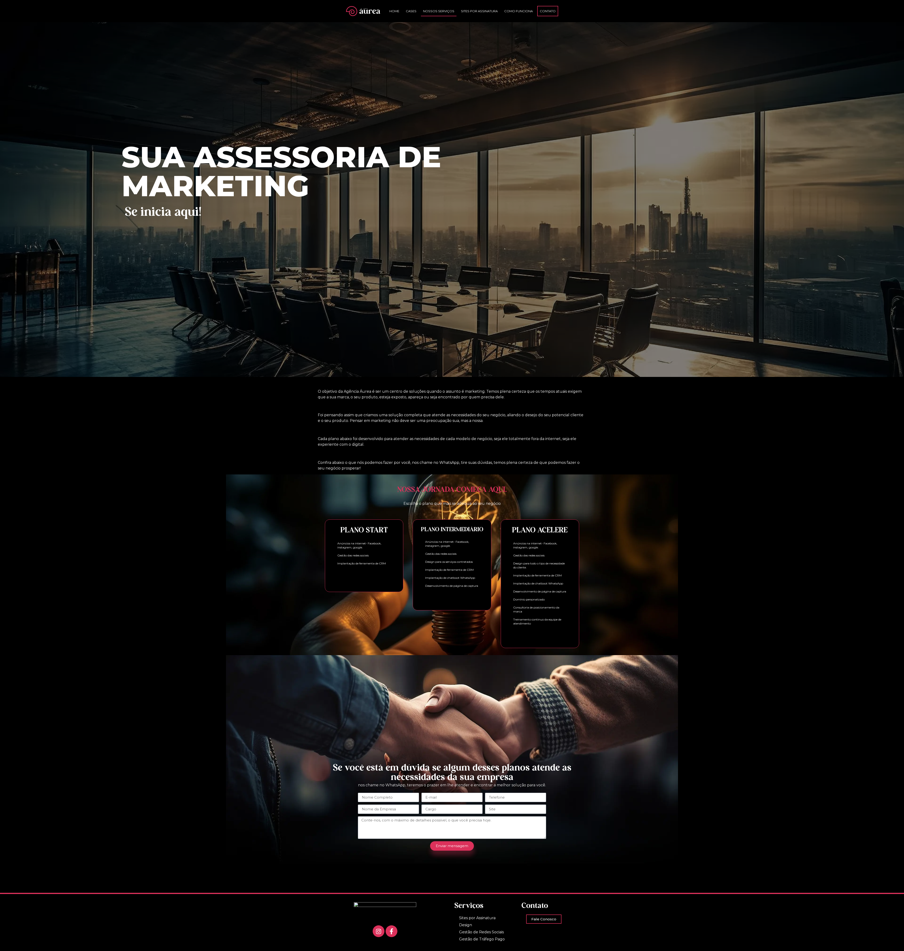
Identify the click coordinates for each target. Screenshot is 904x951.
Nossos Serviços (438, 11)
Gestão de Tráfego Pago (482, 939)
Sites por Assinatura (479, 11)
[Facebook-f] (391, 931)
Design (465, 925)
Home (394, 11)
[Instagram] (378, 931)
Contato (548, 11)
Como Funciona (518, 11)
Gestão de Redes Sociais (481, 932)
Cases (411, 11)
